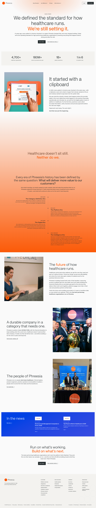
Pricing (50, 3)
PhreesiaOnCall (44, 493)
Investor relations (72, 491)
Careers (70, 485)
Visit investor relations (12, 338)
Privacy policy (14, 504)
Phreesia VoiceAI (44, 491)
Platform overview (44, 481)
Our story (70, 481)
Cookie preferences (58, 504)
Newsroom (70, 489)
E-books (84, 487)
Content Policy (38, 504)
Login (83, 3)
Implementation (44, 487)
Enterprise (57, 483)
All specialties (57, 487)
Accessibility (33, 504)
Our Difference (44, 3)
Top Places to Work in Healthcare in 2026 (74, 423)
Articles (83, 483)
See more (9, 422)
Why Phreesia (36, 3)
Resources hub (85, 481)
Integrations (43, 483)
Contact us (70, 487)
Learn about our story (52, 41)
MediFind (43, 494)
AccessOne (89, 504)
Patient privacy (20, 504)
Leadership (70, 483)
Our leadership (10, 386)
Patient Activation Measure (85, 490)
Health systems (58, 481)
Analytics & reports (45, 489)
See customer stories (52, 463)
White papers (85, 485)
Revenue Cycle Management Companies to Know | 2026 (47, 424)
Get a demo (90, 3)
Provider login (76, 504)
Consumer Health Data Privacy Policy (48, 504)
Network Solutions (83, 504)
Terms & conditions (27, 504)
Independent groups (59, 485)
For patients (71, 504)
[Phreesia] (7, 3)
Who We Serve (57, 3)
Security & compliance (45, 485)
